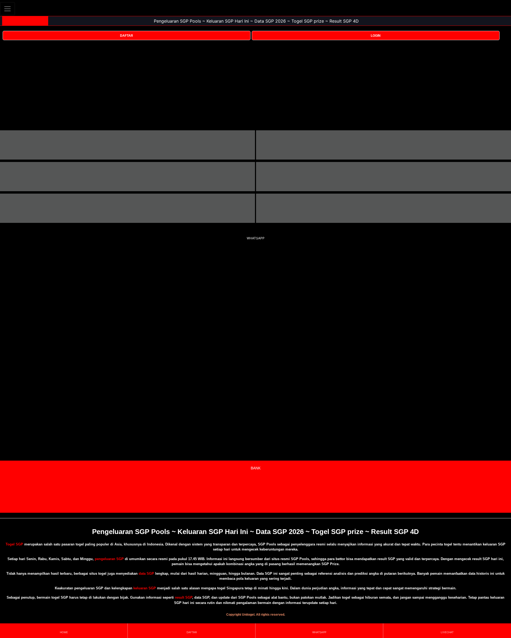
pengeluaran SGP (109, 559)
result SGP (183, 597)
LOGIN (376, 35)
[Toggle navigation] (7, 8)
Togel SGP (14, 544)
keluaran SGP (144, 588)
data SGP (146, 574)
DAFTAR (126, 35)
